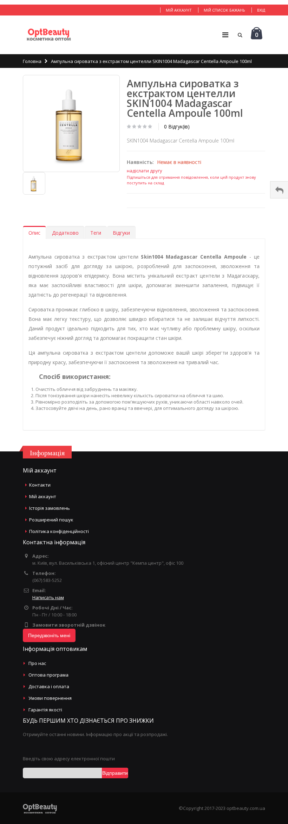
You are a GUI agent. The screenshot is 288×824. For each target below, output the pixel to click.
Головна (32, 61)
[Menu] (225, 34)
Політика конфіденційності (59, 531)
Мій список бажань (224, 10)
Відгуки (121, 232)
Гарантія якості (45, 709)
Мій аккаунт (179, 10)
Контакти (40, 485)
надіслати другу (144, 170)
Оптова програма (48, 675)
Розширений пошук (51, 519)
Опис (34, 232)
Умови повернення (50, 698)
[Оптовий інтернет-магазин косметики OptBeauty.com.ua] (48, 35)
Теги (95, 232)
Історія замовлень (49, 508)
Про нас (37, 663)
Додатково (65, 232)
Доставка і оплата (48, 686)
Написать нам (48, 597)
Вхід (261, 10)
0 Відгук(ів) (177, 126)
